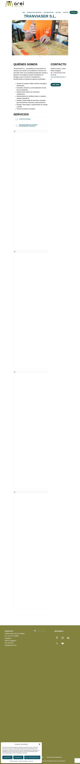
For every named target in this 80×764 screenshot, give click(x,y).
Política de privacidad (23, 761)
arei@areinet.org (10, 645)
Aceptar (7, 757)
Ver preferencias (32, 757)
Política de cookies (14, 761)
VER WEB (55, 85)
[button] (39, 744)
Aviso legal (30, 761)
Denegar (18, 757)
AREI (15, 4)
